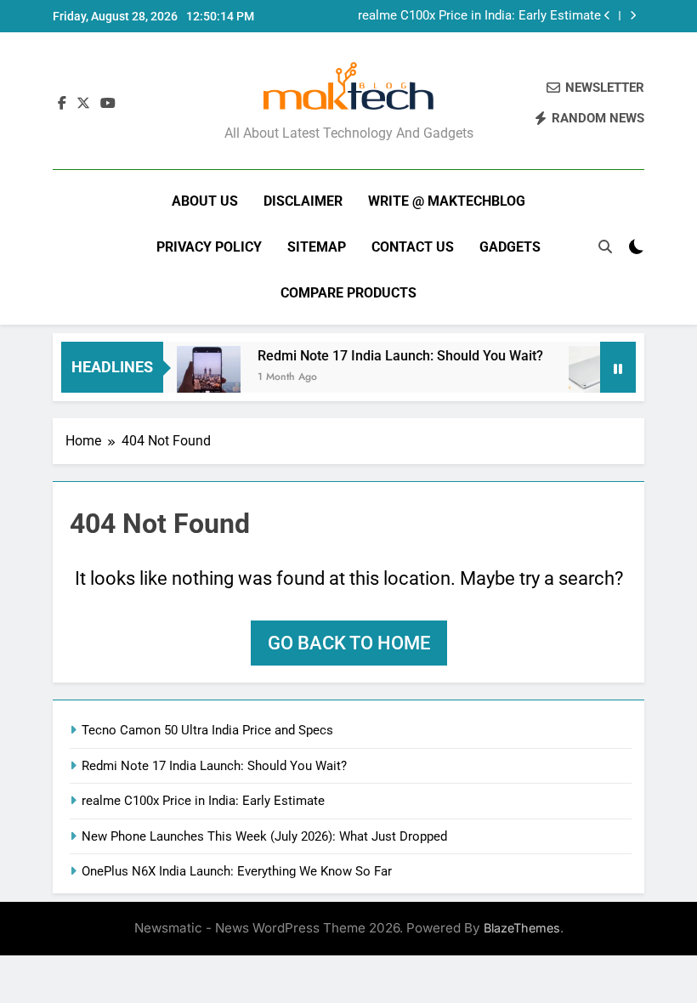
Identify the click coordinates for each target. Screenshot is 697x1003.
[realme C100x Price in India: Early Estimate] (594, 378)
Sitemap (316, 247)
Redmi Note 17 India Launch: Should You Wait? (393, 356)
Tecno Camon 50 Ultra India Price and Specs (207, 730)
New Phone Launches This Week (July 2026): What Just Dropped (264, 836)
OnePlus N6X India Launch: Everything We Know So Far (237, 871)
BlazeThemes (522, 928)
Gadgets (510, 247)
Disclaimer (303, 201)
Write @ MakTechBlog (446, 201)
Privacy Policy (209, 247)
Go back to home (349, 643)
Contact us (412, 247)
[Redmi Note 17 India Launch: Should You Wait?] (202, 378)
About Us (205, 201)
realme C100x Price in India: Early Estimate (479, 16)
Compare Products (348, 293)
